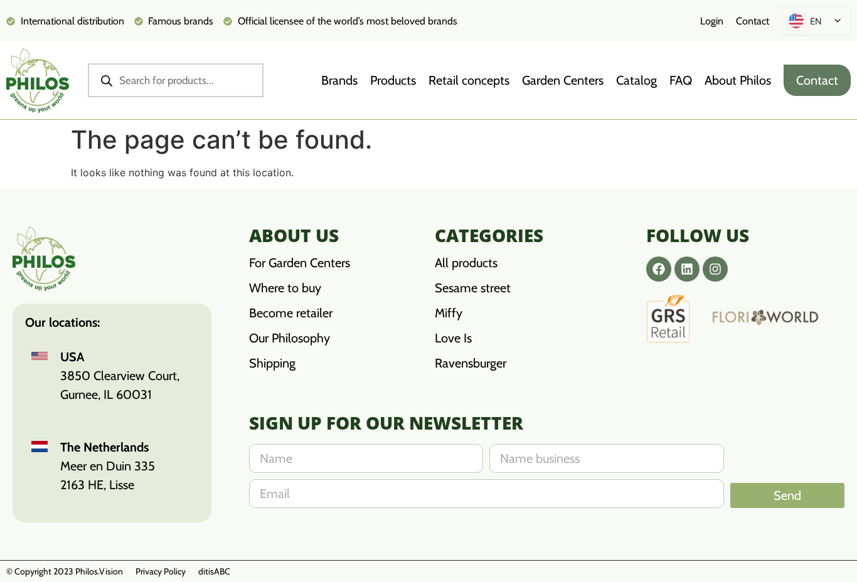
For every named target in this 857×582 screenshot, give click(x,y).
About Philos (738, 80)
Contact (752, 21)
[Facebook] (658, 269)
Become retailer (291, 312)
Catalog (636, 80)
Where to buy (285, 287)
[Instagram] (715, 269)
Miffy (448, 312)
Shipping (272, 363)
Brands (339, 80)
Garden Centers (563, 80)
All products (466, 262)
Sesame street (473, 287)
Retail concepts (468, 80)
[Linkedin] (687, 269)
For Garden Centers (299, 262)
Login (711, 21)
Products (393, 80)
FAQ (680, 80)
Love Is (453, 338)
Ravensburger (470, 363)
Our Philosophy (289, 338)
